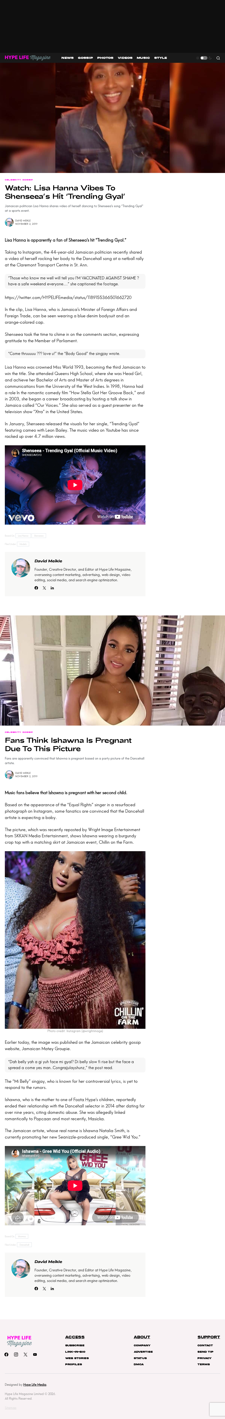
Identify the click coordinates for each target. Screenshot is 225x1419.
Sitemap (10, 1408)
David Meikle (23, 220)
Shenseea (78, 240)
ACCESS (75, 1337)
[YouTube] (35, 1354)
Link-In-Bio (75, 1351)
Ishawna (56, 792)
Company (142, 1345)
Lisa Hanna (15, 240)
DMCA (139, 1364)
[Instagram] (16, 1354)
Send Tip (205, 1351)
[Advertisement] (112, 26)
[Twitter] (25, 1354)
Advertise (143, 1351)
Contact (205, 1345)
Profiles (73, 1364)
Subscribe (74, 1345)
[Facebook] (6, 1354)
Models (23, 544)
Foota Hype (84, 1099)
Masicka (96, 1118)
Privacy (205, 1358)
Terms (204, 1364)
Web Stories (77, 1358)
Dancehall (24, 1244)
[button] (204, 57)
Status (140, 1358)
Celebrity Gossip (19, 179)
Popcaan (42, 1118)
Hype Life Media (34, 1385)
